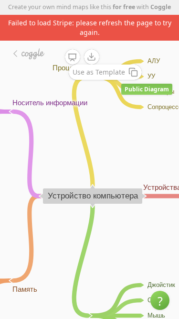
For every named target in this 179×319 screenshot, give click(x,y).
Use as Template (99, 72)
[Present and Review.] (72, 57)
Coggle (160, 7)
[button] (159, 300)
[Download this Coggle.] (91, 57)
